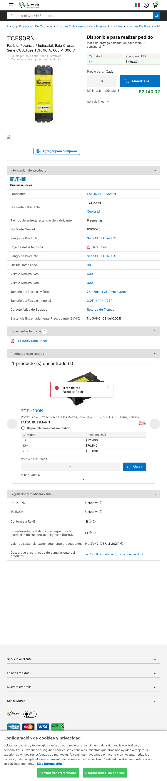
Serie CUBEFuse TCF (102, 238)
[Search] (156, 15)
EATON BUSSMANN (101, 194)
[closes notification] (108, 387)
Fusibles (116, 26)
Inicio (10, 26)
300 (90, 283)
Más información (49, 763)
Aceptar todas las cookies (105, 772)
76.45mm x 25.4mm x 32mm (107, 291)
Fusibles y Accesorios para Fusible (81, 26)
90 (89, 265)
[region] (83, 756)
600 (90, 274)
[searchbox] (80, 15)
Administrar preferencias (58, 772)
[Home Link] (35, 5)
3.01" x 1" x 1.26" (99, 300)
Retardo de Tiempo (100, 309)
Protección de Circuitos (35, 26)
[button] (11, 5)
